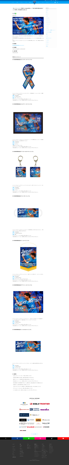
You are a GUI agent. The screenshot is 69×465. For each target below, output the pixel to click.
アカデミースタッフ (51, 449)
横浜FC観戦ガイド (36, 445)
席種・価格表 (21, 451)
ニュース (13, 2)
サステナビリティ (44, 449)
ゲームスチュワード (44, 456)
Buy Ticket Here (21, 456)
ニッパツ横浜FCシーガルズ (45, 451)
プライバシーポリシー (34, 459)
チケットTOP (53, 0)
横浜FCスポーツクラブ (44, 450)
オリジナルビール (36, 456)
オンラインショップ (48, 0)
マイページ (57, 0)
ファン (43, 2)
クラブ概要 (43, 445)
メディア (13, 452)
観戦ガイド (30, 2)
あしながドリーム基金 (44, 455)
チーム (26, 2)
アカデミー (47, 2)
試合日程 (21, 445)
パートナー (51, 2)
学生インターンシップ (44, 457)
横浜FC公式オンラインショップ (37, 451)
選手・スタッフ (29, 445)
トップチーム (14, 450)
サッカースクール (51, 451)
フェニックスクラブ (51, 450)
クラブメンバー (36, 452)
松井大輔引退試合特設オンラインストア (18, 45)
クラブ (38, 2)
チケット (22, 2)
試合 (17, 2)
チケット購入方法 (22, 452)
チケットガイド (21, 450)
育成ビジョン (50, 445)
